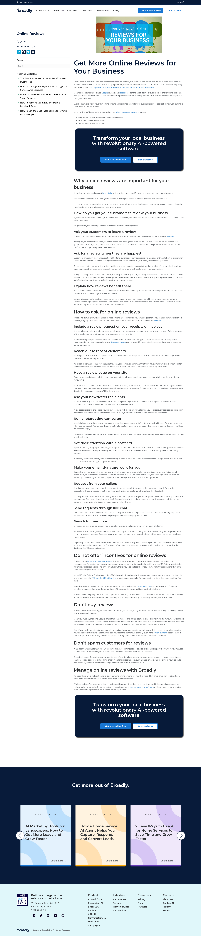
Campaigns (94, 925)
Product (93, 895)
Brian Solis (107, 193)
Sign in (179, 2)
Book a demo (175, 10)
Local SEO (93, 907)
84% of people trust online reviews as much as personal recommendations (121, 87)
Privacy (167, 907)
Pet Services (119, 910)
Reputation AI (95, 903)
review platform (160, 632)
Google (105, 93)
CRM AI (92, 914)
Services (87, 10)
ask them (171, 236)
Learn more (57, 860)
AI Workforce (42, 10)
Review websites (143, 586)
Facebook (123, 93)
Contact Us (169, 903)
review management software (141, 687)
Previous (20, 835)
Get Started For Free (151, 10)
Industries (72, 10)
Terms (166, 910)
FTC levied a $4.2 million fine (104, 578)
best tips (158, 320)
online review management (127, 112)
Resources (102, 10)
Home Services (121, 907)
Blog (140, 903)
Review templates (118, 342)
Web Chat (93, 921)
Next (181, 835)
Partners (142, 907)
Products (57, 10)
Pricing (115, 10)
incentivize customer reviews (99, 561)
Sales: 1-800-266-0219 (26, 2)
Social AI (92, 910)
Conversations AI (97, 918)
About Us (168, 899)
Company (169, 895)
